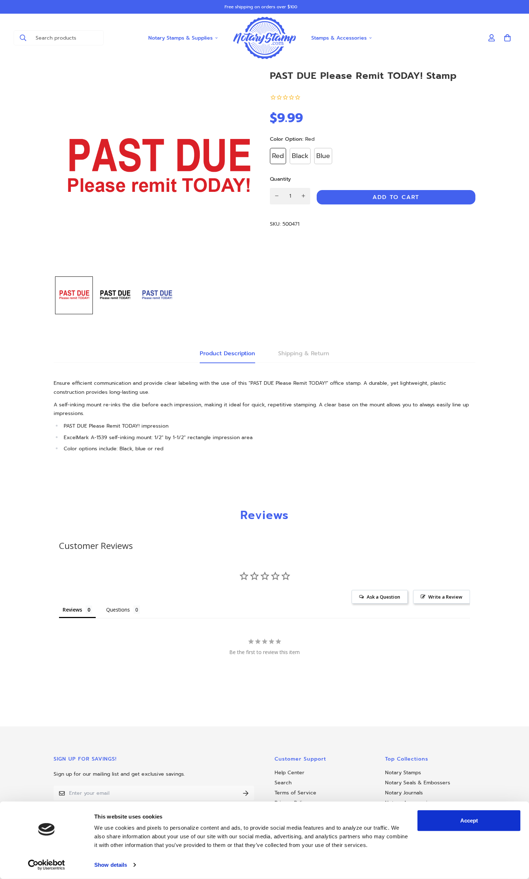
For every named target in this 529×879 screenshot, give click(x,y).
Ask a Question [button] (383, 597)
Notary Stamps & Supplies (180, 37)
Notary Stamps (403, 772)
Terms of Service (295, 793)
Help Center (289, 772)
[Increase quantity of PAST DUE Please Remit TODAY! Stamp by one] (304, 196)
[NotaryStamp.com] (264, 38)
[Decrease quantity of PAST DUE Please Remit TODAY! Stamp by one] (277, 196)
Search (283, 782)
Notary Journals (404, 793)
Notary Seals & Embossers (417, 782)
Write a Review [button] (445, 597)
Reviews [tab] (72, 609)
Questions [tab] (118, 609)
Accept (469, 820)
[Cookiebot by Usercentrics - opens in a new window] (46, 865)
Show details (110, 865)
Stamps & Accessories (339, 37)
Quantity (280, 178)
